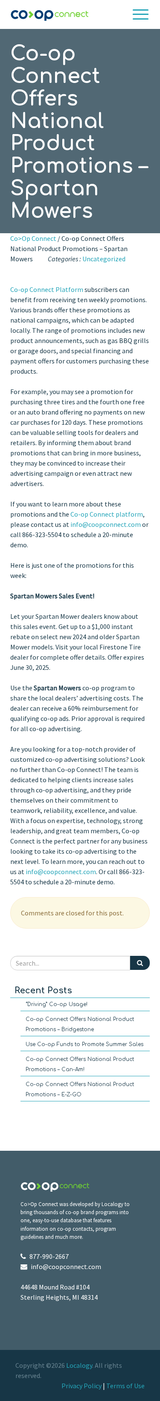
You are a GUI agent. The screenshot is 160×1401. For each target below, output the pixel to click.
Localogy (79, 1365)
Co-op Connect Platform (46, 289)
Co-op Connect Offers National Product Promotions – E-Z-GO (80, 1089)
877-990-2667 (49, 1256)
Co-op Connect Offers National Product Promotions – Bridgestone (80, 1024)
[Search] (140, 963)
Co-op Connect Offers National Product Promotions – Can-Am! (80, 1064)
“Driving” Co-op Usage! (56, 1004)
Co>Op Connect (33, 238)
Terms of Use (125, 1385)
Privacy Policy (81, 1385)
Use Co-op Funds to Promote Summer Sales (84, 1044)
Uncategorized (103, 258)
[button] (140, 14)
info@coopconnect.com (105, 524)
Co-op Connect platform (106, 514)
